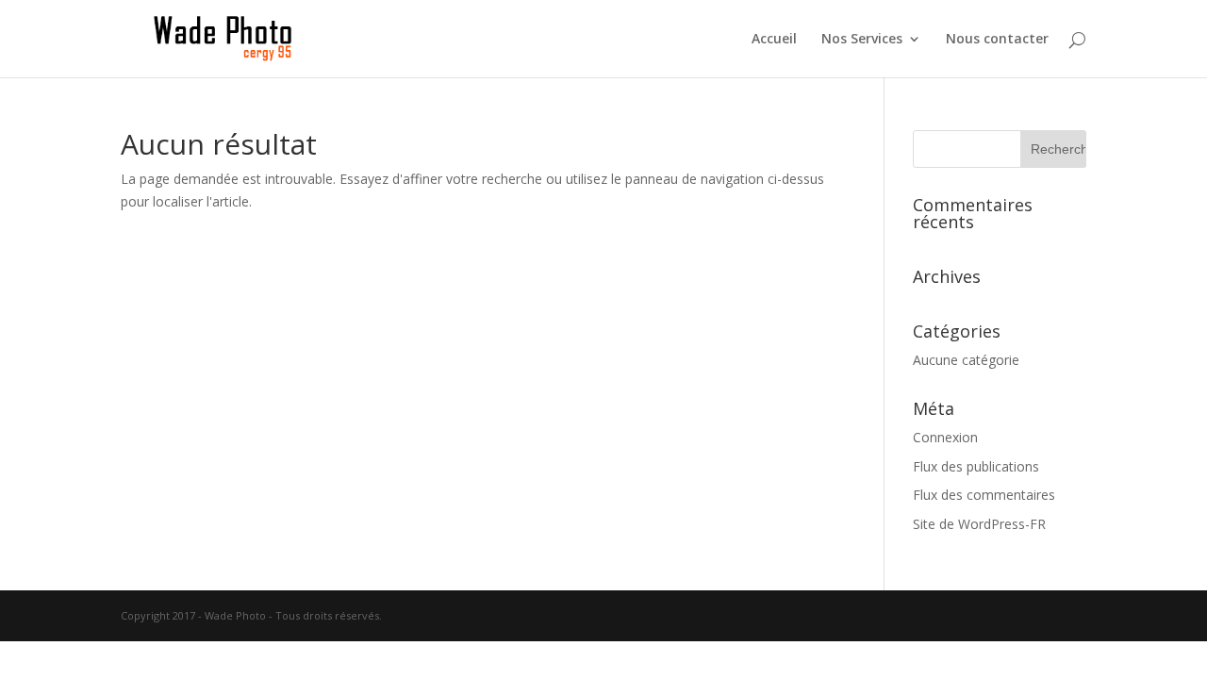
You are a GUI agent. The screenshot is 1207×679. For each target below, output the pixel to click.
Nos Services (861, 39)
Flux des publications (976, 466)
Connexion (945, 437)
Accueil (774, 39)
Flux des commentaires (984, 495)
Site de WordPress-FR (979, 524)
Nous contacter (997, 39)
